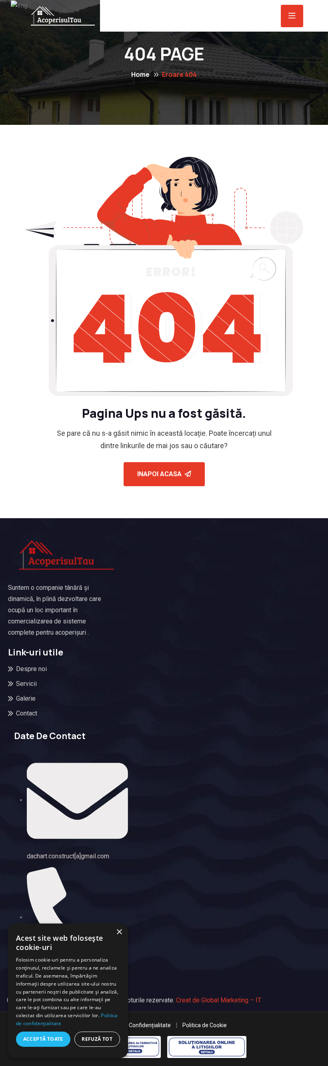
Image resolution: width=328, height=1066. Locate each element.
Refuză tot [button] (97, 1039)
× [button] (119, 932)
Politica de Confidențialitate (136, 1025)
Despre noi (31, 669)
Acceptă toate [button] (43, 1039)
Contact (26, 713)
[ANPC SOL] (206, 1047)
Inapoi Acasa (159, 474)
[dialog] (68, 991)
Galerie (26, 698)
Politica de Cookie (204, 1025)
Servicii (26, 683)
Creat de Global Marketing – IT (218, 1000)
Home (140, 74)
